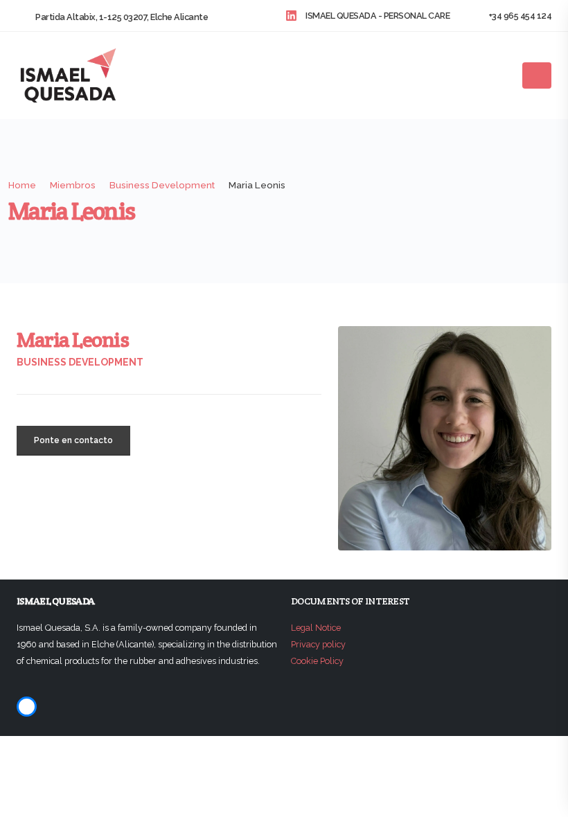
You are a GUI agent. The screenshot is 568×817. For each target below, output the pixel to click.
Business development (80, 362)
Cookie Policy (317, 661)
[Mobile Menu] (536, 75)
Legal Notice (316, 627)
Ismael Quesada (55, 601)
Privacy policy (318, 644)
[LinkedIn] (27, 707)
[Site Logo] (69, 77)
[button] (504, 77)
